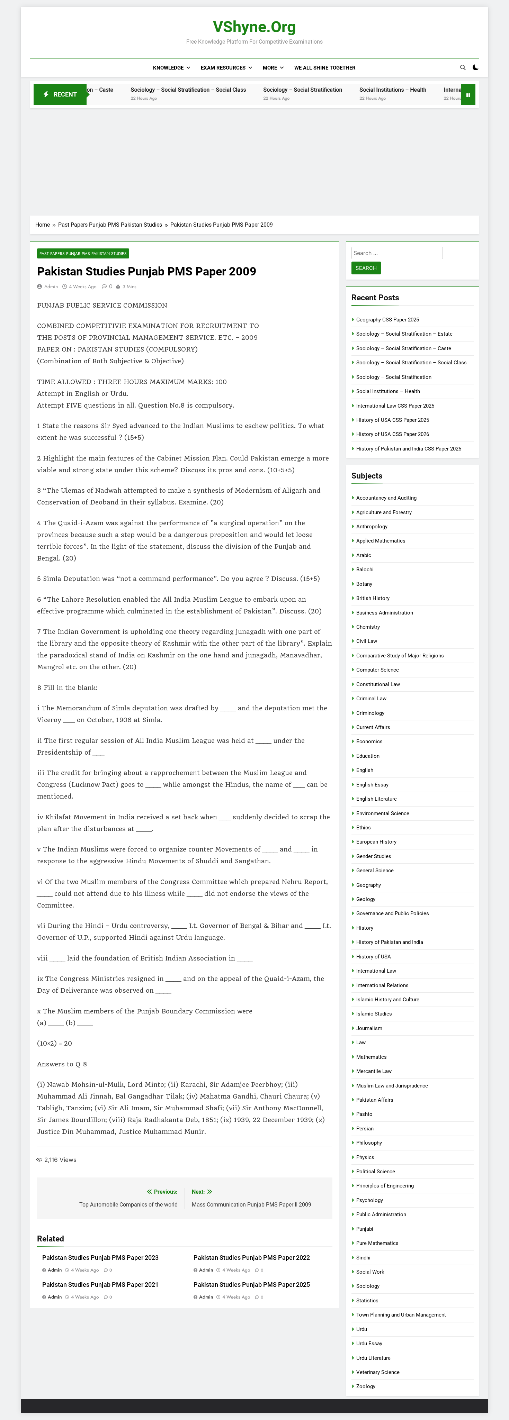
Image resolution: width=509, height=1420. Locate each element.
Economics (369, 741)
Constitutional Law (378, 684)
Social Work (370, 1272)
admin (51, 286)
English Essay (372, 785)
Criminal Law (371, 698)
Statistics (367, 1301)
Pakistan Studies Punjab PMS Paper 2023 (100, 1257)
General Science (375, 870)
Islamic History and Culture (387, 999)
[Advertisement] (254, 160)
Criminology (370, 713)
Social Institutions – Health (360, 90)
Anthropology (371, 527)
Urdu (361, 1329)
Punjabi (364, 1229)
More (270, 68)
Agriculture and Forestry (384, 512)
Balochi (365, 569)
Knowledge (168, 68)
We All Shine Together (325, 68)
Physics (365, 1157)
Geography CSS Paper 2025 (387, 320)
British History (373, 598)
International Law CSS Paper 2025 (454, 90)
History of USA (373, 957)
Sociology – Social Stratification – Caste (403, 348)
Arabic (363, 555)
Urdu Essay (369, 1343)
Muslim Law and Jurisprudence (392, 1086)
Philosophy (369, 1143)
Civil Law (366, 641)
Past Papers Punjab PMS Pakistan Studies (83, 253)
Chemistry (368, 627)
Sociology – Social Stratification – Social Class (155, 90)
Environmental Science (382, 813)
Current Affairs (373, 727)
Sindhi (363, 1258)
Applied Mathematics (380, 541)
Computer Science (377, 670)
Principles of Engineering (385, 1186)
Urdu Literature (373, 1358)
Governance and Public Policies (392, 913)
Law (361, 1042)
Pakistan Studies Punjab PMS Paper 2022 (252, 1257)
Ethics (363, 828)
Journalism (369, 1028)
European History (376, 842)
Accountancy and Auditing (386, 498)
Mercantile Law (374, 1071)
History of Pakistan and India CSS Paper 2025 (408, 449)
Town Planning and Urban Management (401, 1315)
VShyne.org (254, 27)
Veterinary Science (378, 1372)
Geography (368, 885)
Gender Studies (373, 856)
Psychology (369, 1200)
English (364, 770)
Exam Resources (223, 68)
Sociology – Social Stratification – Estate (404, 334)
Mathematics (371, 1057)
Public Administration (381, 1214)
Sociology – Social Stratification (270, 90)
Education (367, 756)
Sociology (367, 1286)
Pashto (364, 1114)
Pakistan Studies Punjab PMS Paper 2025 (252, 1284)
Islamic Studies (374, 1014)
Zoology (365, 1386)
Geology (365, 899)
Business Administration (384, 613)
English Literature (376, 799)
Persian (365, 1129)
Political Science (375, 1171)
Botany (364, 584)
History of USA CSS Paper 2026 (392, 434)
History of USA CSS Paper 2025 (392, 420)
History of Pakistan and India (389, 942)
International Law (376, 971)
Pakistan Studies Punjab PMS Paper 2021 (100, 1284)
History (364, 928)
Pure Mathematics (377, 1243)
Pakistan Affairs (374, 1100)
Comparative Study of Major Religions (400, 656)
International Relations (382, 985)
